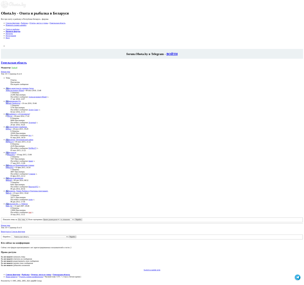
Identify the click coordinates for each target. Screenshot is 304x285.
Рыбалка (24, 23)
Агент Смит (33, 110)
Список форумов (12, 23)
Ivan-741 (9, 206)
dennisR (9, 180)
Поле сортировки (35, 219)
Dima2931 (11, 155)
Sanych (8, 193)
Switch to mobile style (152, 270)
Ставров (31, 174)
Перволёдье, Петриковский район (19, 140)
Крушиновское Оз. (13, 101)
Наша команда (11, 277)
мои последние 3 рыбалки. (16, 127)
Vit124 (9, 116)
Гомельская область (57, 23)
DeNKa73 (10, 142)
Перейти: (6, 237)
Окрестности (11, 152)
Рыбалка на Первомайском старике (20, 165)
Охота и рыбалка (12, 29)
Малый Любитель (13, 103)
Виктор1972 (33, 187)
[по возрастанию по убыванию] (71, 219)
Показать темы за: (10, 219)
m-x (29, 135)
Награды (9, 34)
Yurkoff (14, 68)
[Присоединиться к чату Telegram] (297, 277)
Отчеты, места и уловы (38, 23)
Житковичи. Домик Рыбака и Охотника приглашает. (27, 191)
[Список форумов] (13, 7)
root (29, 212)
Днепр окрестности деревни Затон (20, 88)
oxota (30, 200)
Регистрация (11, 36)
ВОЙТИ (172, 54)
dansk (30, 161)
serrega (8, 129)
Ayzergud (32, 123)
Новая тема (5, 72)
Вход (8, 38)
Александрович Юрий (15, 90)
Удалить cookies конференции (31, 277)
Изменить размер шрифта (16, 25)
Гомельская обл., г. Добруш (17, 204)
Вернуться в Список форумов (13, 232)
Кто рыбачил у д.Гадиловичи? (18, 114)
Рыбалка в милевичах (14, 178)
